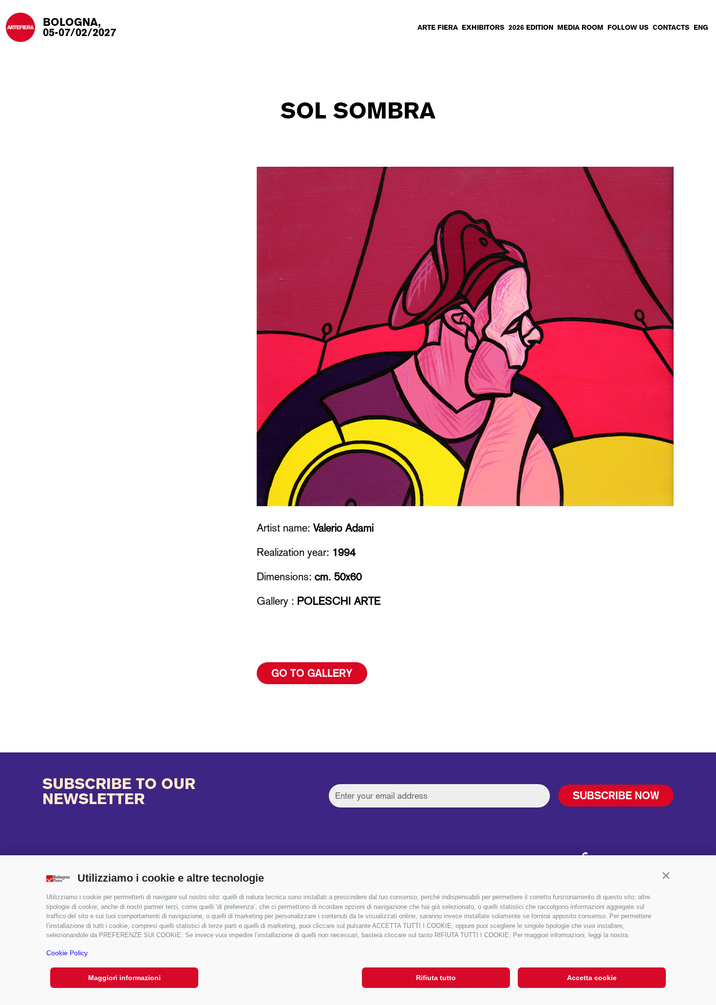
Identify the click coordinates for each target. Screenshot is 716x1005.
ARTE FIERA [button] (437, 27)
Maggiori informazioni (124, 978)
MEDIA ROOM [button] (580, 27)
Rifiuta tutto (436, 978)
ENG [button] (701, 27)
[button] (666, 876)
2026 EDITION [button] (531, 27)
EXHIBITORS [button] (483, 27)
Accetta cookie (592, 978)
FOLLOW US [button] (628, 27)
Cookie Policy (67, 953)
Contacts (671, 27)
